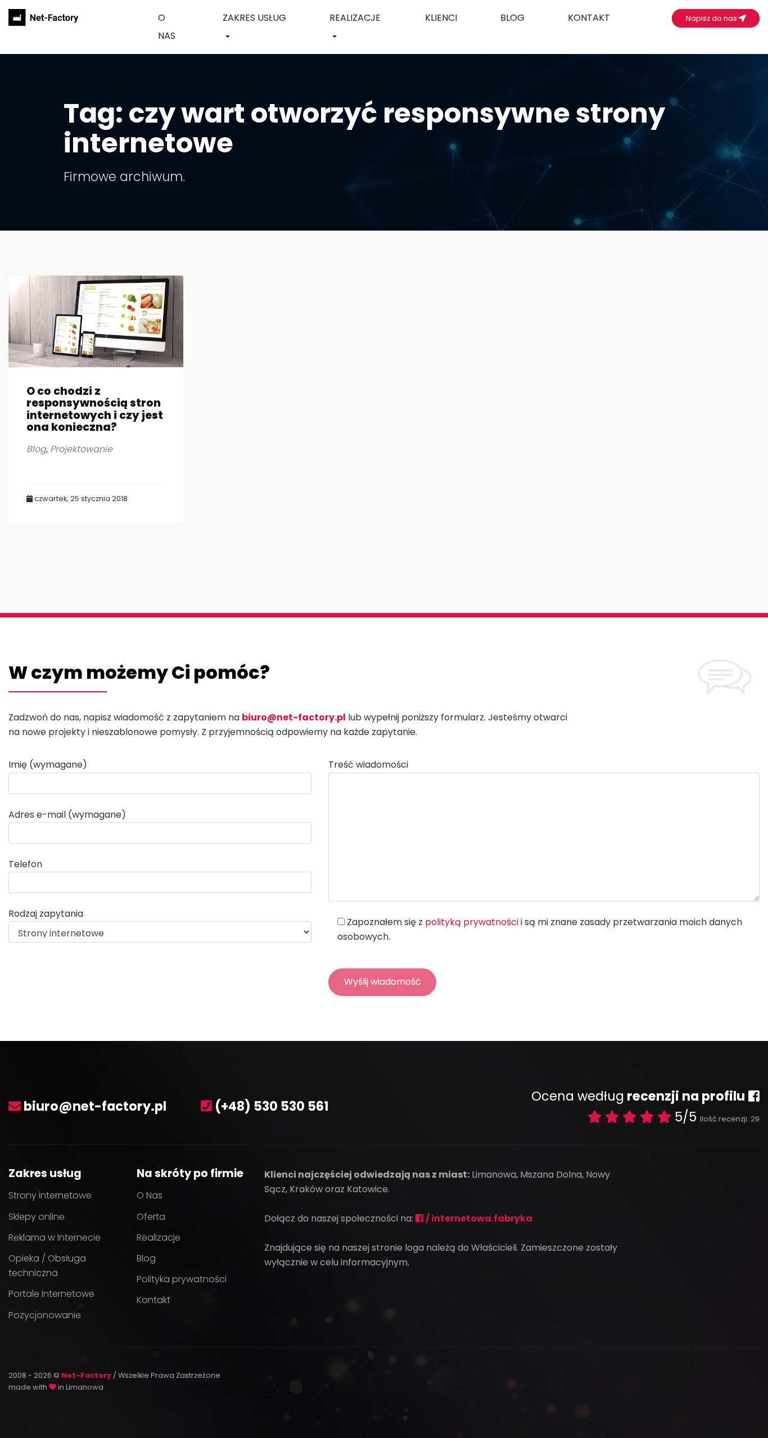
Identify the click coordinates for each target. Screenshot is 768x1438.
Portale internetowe (51, 1293)
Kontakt (589, 17)
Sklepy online (36, 1216)
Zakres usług (254, 17)
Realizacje (355, 17)
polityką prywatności (471, 922)
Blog (512, 17)
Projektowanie (81, 449)
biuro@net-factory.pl (294, 717)
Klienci (441, 17)
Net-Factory (87, 1375)
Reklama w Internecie (54, 1237)
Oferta (151, 1216)
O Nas (166, 26)
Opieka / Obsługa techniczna (47, 1265)
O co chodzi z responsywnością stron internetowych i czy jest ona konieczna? (94, 409)
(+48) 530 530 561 (272, 1106)
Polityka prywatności (182, 1279)
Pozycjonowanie (44, 1315)
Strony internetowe (50, 1195)
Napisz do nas (712, 18)
